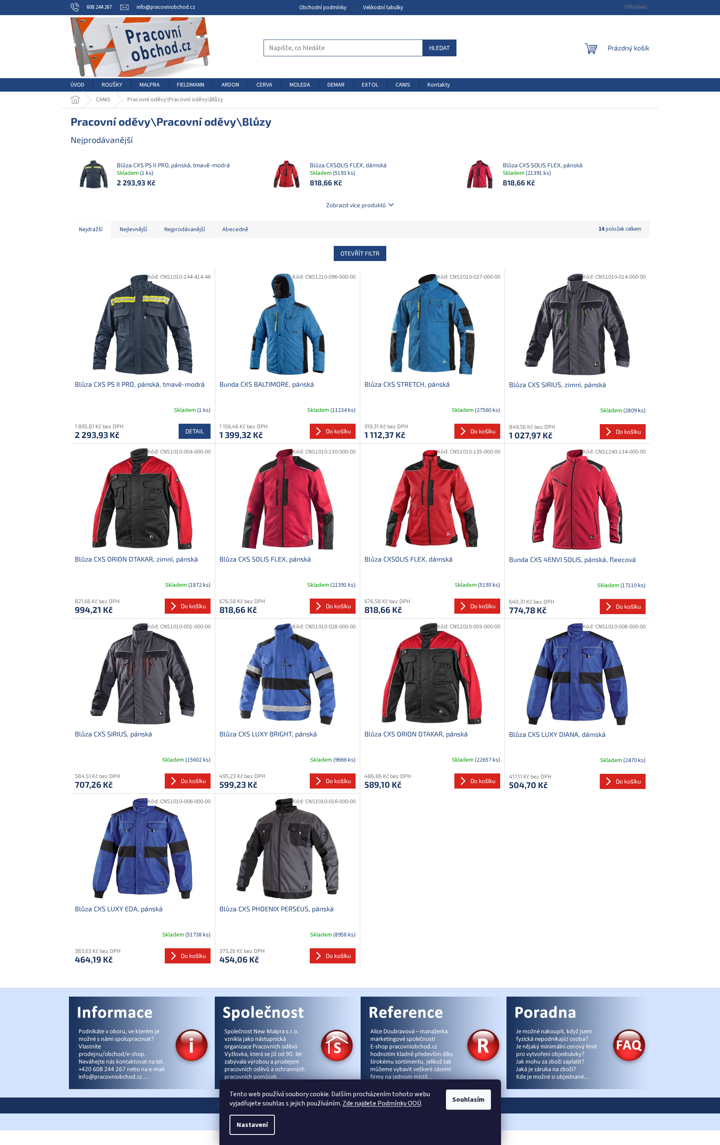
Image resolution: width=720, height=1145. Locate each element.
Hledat (439, 47)
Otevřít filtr (360, 253)
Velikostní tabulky (383, 7)
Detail (194, 431)
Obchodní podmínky (322, 7)
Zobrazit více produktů (356, 204)
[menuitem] (77, 85)
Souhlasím (468, 1099)
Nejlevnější (133, 229)
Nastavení (252, 1124)
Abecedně (235, 229)
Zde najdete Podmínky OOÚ (382, 1103)
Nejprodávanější (184, 229)
